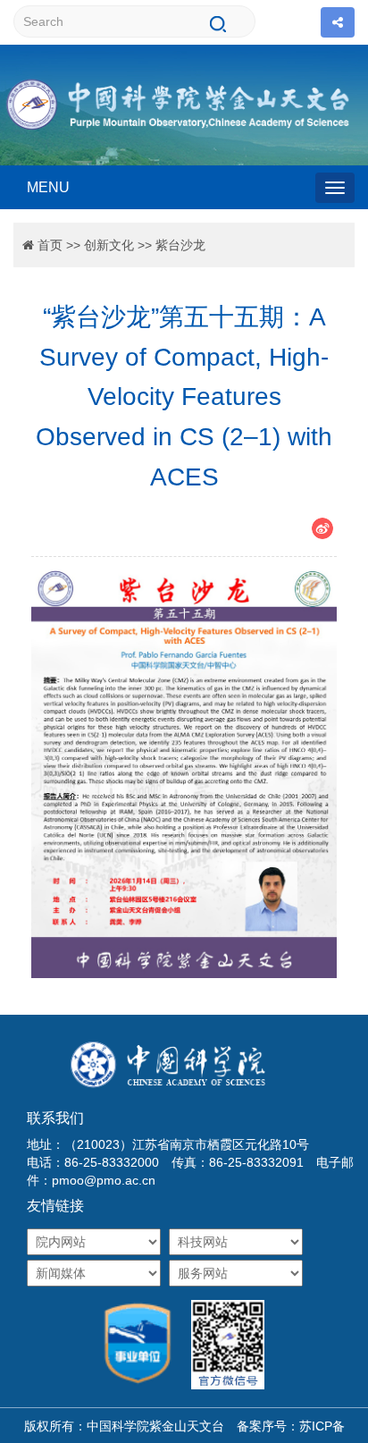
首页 (50, 245)
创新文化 (109, 245)
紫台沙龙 (180, 245)
